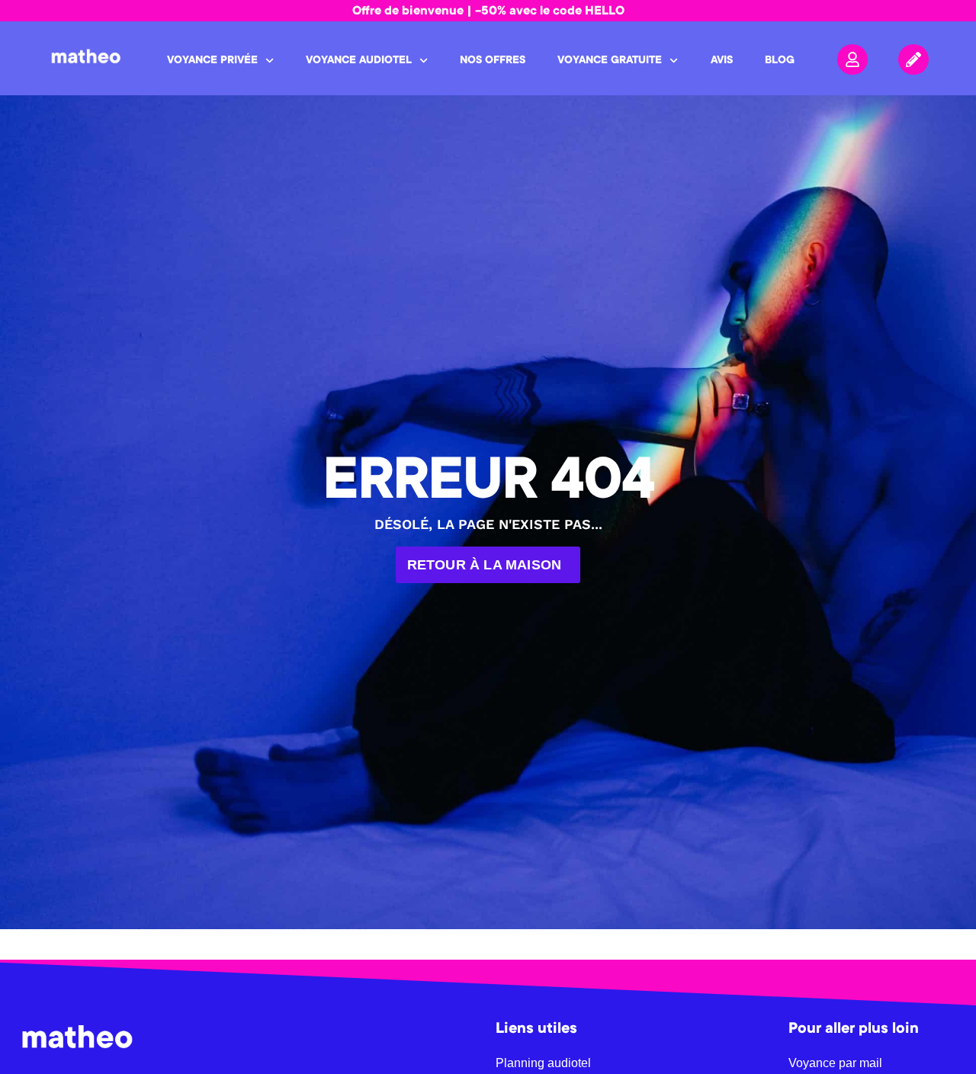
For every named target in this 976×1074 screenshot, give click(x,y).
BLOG (780, 61)
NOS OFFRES (492, 61)
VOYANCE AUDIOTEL (359, 61)
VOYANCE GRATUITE (609, 61)
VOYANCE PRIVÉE (212, 61)
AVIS (722, 61)
